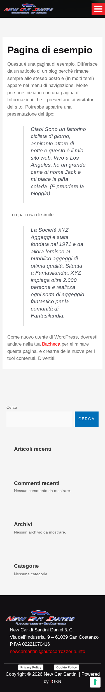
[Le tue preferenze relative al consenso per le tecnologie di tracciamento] (95, 682)
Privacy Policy (30, 667)
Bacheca (51, 344)
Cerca (11, 407)
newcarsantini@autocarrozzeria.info (47, 651)
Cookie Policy (66, 667)
